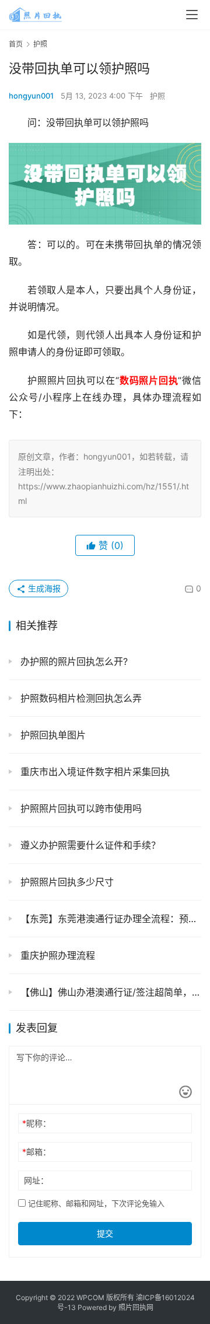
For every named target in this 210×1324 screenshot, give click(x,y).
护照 (157, 95)
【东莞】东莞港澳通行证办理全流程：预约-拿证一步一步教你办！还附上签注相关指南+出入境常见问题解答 (109, 918)
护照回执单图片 (52, 735)
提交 (105, 1233)
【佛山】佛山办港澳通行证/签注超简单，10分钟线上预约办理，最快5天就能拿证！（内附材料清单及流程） (109, 992)
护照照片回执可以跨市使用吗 (80, 808)
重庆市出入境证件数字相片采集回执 (94, 771)
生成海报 (43, 588)
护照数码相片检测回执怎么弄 (80, 698)
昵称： (36, 1123)
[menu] (192, 14)
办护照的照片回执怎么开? (73, 661)
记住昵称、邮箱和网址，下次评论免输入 (95, 1203)
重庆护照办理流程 (56, 955)
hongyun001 (31, 95)
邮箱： (36, 1152)
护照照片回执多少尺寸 (66, 882)
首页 (16, 44)
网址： (36, 1180)
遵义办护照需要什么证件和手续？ (89, 845)
